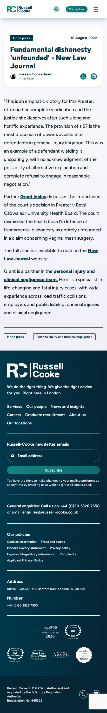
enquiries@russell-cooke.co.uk (50, 512)
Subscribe (53, 470)
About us (77, 415)
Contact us (77, 9)
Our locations (19, 423)
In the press (15, 337)
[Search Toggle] (56, 9)
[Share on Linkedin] (94, 76)
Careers (14, 415)
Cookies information (22, 542)
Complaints (67, 554)
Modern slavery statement (26, 548)
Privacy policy (60, 548)
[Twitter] (83, 694)
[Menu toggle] (96, 9)
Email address (29, 455)
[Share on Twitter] (83, 76)
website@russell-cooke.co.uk (70, 485)
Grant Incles (33, 196)
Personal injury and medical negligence (64, 337)
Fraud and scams (53, 542)
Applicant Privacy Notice (25, 560)
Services (14, 406)
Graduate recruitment (45, 415)
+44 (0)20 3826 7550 (80, 506)
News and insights (67, 406)
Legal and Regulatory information (31, 554)
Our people (36, 406)
